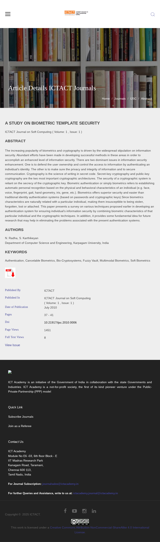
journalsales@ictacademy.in (60, 483)
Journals (120, 98)
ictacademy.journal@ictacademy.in (95, 493)
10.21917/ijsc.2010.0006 (60, 322)
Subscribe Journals (20, 416)
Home (106, 98)
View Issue (12, 345)
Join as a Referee (19, 426)
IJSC (133, 98)
